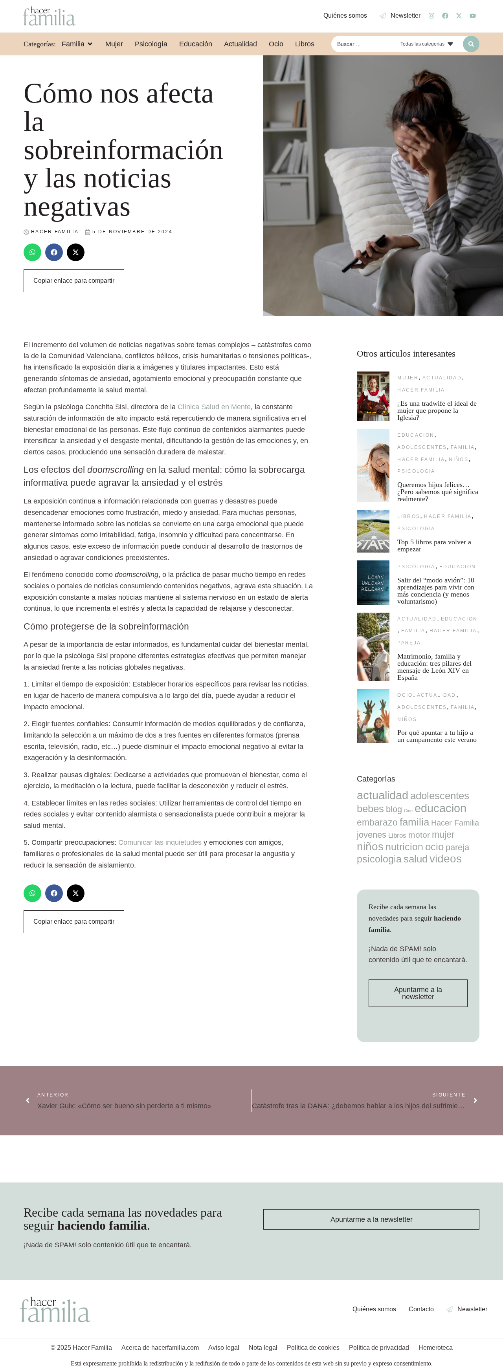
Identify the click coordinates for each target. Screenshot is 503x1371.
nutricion (404, 846)
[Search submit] (471, 44)
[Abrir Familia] (90, 44)
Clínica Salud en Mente (214, 407)
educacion (415, 435)
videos (446, 859)
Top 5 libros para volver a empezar (434, 545)
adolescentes (422, 447)
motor (419, 834)
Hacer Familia (421, 390)
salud (416, 859)
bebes (370, 808)
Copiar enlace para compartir (73, 280)
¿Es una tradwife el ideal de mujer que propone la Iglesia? (437, 410)
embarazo (377, 822)
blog (394, 809)
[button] (32, 252)
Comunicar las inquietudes (160, 842)
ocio (405, 695)
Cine (408, 810)
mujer (408, 377)
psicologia (416, 471)
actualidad (442, 377)
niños (458, 459)
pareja (409, 643)
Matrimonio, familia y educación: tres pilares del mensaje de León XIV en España (434, 666)
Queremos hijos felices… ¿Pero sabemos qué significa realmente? (437, 492)
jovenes (371, 835)
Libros (408, 516)
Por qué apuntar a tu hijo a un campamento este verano (437, 736)
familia (463, 447)
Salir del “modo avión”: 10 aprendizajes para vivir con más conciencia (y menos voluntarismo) (435, 590)
